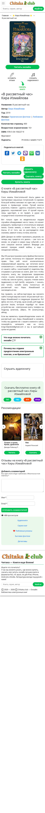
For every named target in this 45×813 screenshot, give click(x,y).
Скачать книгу (34, 176)
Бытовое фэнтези (22, 536)
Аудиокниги (22, 520)
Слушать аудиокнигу (30, 170)
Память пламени (36, 443)
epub (37, 399)
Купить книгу (22, 182)
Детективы (22, 541)
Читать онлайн (22, 67)
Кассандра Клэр (13, 447)
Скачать (15, 452)
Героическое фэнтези (20, 116)
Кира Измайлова (16, 108)
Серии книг (22, 525)
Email (4, 503)
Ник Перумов (33, 445)
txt (7, 399)
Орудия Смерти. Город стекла (14, 443)
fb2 (17, 399)
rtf (27, 399)
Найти (38, 8)
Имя (3, 497)
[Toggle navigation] (3, 3)
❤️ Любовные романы (22, 531)
